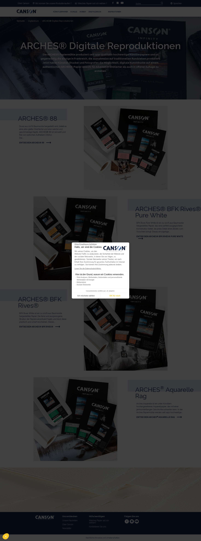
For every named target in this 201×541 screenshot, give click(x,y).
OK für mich (114, 296)
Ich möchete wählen (86, 296)
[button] (5, 536)
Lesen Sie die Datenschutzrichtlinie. (88, 269)
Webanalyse (81, 282)
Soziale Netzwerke (84, 285)
